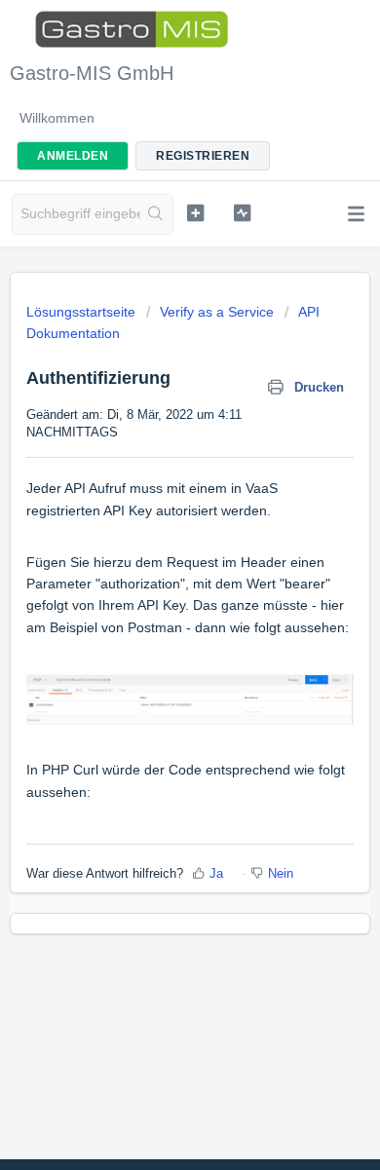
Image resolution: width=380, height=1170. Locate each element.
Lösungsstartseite (82, 312)
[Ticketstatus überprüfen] (241, 212)
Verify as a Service (217, 312)
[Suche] (156, 214)
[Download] (154, 574)
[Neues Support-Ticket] (194, 212)
